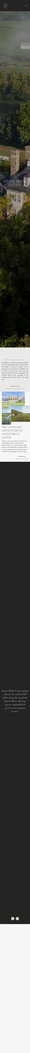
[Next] (17, 919)
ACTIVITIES (21, 456)
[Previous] (13, 919)
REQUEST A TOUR (15, 386)
